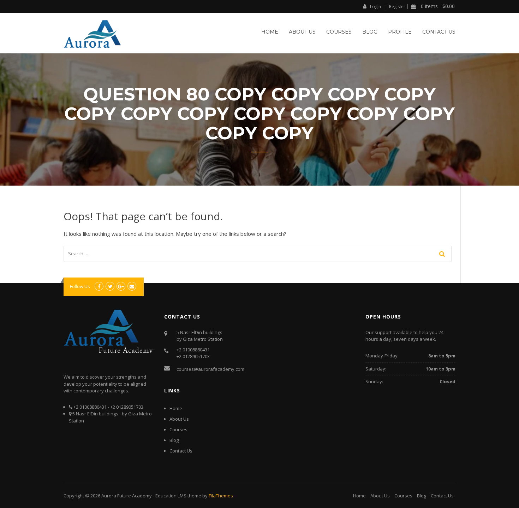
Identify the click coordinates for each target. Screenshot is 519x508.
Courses (339, 32)
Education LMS (170, 495)
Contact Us (438, 32)
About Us (302, 32)
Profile (400, 32)
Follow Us (80, 286)
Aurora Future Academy (126, 495)
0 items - (437, 6)
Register (397, 7)
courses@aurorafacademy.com (210, 369)
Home (269, 32)
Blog (369, 32)
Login (375, 6)
